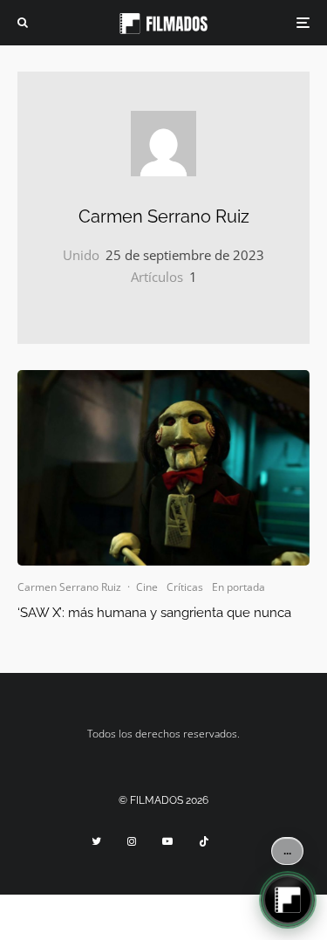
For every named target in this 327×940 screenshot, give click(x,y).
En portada (238, 587)
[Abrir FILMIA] (288, 900)
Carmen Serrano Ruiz (163, 216)
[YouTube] (167, 841)
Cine (147, 587)
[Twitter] (96, 841)
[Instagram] (131, 841)
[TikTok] (204, 841)
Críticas (185, 587)
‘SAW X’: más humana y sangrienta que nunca (154, 613)
